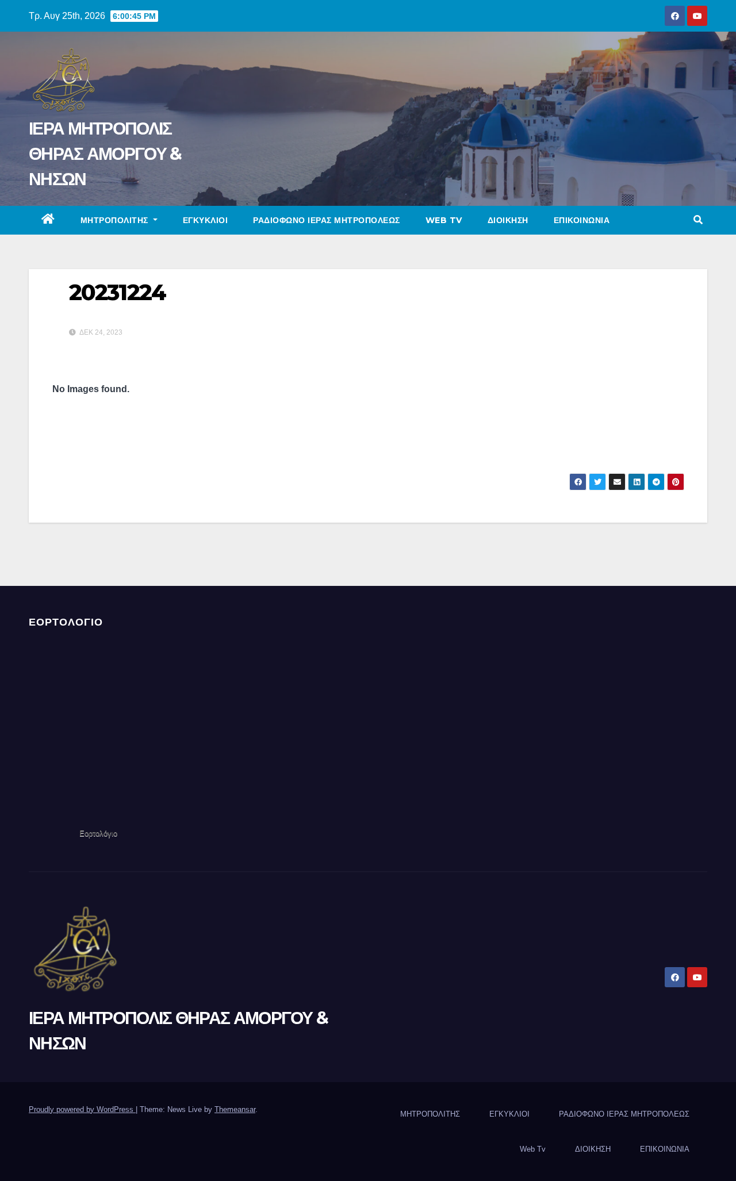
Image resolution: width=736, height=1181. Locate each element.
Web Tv (443, 220)
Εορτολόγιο (98, 833)
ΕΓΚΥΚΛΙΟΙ (205, 220)
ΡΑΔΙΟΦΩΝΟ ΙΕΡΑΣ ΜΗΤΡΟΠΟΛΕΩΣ (326, 220)
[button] (698, 220)
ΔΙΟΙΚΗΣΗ (508, 220)
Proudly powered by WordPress (82, 1109)
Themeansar (234, 1109)
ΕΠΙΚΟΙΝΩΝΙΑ (582, 220)
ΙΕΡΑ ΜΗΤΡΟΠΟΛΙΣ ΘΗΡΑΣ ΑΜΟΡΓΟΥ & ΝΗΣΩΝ (105, 154)
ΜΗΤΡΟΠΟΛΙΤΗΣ (115, 220)
